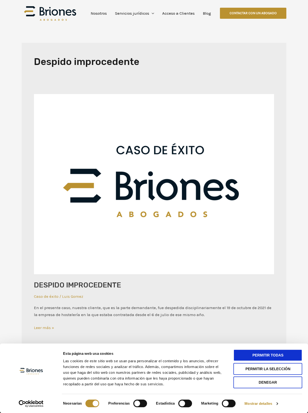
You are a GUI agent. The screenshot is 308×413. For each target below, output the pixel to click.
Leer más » (44, 327)
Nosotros (99, 13)
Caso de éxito (46, 296)
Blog (207, 13)
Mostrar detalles (258, 403)
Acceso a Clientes (178, 13)
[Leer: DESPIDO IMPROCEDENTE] (154, 183)
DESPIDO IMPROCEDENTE (77, 285)
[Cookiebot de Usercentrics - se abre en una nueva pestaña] (31, 403)
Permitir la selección (267, 369)
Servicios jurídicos (132, 13)
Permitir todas (267, 355)
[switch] (140, 403)
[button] (253, 13)
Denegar (268, 382)
